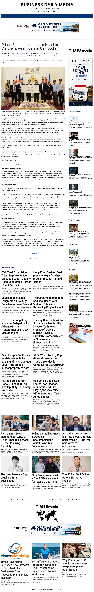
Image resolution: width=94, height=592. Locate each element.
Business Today (66, 16)
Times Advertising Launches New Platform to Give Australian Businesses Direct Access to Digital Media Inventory (15, 569)
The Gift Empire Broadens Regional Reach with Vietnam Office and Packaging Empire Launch (48, 302)
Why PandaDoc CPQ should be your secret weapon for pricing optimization (75, 565)
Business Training (4, 586)
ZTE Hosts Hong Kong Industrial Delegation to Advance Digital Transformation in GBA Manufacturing (15, 327)
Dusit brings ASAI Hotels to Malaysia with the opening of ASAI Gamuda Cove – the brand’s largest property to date (16, 362)
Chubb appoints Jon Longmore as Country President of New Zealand (16, 301)
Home (10, 16)
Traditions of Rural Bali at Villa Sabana (77, 231)
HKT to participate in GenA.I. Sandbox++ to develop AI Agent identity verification (15, 385)
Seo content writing (47, 499)
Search (91, 16)
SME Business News (32, 16)
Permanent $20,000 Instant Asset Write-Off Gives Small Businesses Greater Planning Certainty (14, 440)
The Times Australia (79, 499)
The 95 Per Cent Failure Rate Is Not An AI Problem (75, 477)
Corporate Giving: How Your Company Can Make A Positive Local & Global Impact (80, 312)
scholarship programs (33, 153)
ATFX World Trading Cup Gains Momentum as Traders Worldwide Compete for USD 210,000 (48, 360)
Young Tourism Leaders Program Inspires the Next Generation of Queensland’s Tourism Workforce (45, 568)
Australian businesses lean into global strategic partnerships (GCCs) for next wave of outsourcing (76, 440)
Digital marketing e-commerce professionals (31, 499)
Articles (78, 16)
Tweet (31, 259)
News (72, 16)
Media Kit (71, 499)
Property (24, 16)
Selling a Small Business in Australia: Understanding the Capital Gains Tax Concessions (46, 440)
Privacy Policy (55, 499)
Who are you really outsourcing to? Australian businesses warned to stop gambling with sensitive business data (80, 157)
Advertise (61, 499)
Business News (17, 16)
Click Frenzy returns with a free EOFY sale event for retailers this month (46, 478)
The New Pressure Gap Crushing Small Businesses (14, 477)
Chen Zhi (58, 54)
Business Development (44, 16)
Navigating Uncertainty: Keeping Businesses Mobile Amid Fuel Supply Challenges (80, 191)
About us (19, 499)
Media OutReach (21, 54)
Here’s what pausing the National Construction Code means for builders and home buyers (79, 294)
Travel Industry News (56, 16)
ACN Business (84, 16)
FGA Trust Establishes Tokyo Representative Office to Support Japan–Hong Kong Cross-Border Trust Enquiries (16, 279)
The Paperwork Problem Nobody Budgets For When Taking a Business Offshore (79, 123)
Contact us (13, 499)
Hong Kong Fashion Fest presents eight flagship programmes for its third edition (47, 277)
